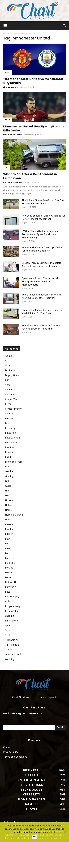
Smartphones (12, 620)
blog (7, 365)
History (9, 500)
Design (9, 418)
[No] (65, 831)
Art (6, 360)
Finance (9, 452)
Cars (7, 384)
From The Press (13, 461)
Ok (34, 836)
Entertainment (13, 437)
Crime (8, 403)
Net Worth (11, 582)
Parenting (10, 586)
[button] (5, 25)
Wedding (9, 659)
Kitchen (9, 533)
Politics (9, 601)
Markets (9, 558)
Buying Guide (12, 375)
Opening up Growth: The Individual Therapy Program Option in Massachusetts (40, 281)
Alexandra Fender (12, 182)
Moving (9, 572)
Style (7, 630)
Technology (11, 639)
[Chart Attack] (34, 10)
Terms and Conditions (15, 756)
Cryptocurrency (13, 408)
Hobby (8, 505)
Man (7, 553)
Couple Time (12, 399)
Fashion (9, 447)
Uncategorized (13, 654)
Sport (7, 72)
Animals (9, 355)
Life (7, 543)
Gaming (9, 476)
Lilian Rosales (10, 87)
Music (8, 577)
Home (6, 33)
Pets (7, 591)
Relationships (12, 610)
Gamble (9, 471)
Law (7, 538)
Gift (7, 480)
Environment (12, 442)
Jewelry (9, 529)
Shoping (9, 615)
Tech (7, 635)
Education (10, 432)
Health (8, 495)
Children (9, 394)
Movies (9, 567)
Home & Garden (14, 514)
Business (10, 370)
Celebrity (10, 389)
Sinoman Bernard (12, 134)
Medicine (10, 562)
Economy (10, 428)
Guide (8, 485)
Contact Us (9, 747)
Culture (9, 413)
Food (8, 456)
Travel (8, 649)
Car (6, 167)
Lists (7, 548)
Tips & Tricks (12, 644)
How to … (10, 519)
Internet (9, 524)
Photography (12, 596)
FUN (7, 466)
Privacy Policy (10, 751)
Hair (7, 490)
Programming (12, 606)
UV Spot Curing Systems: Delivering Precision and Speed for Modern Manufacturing (40, 234)
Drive (8, 423)
